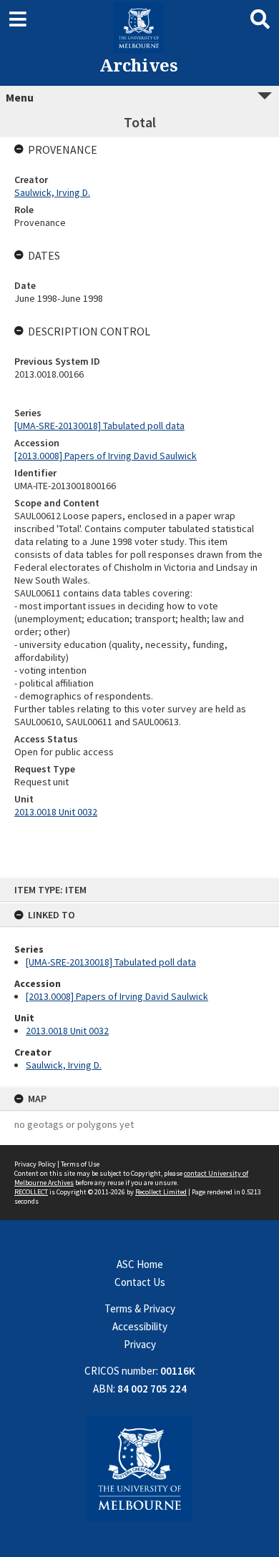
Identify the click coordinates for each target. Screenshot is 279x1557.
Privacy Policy (35, 1164)
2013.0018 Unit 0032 (67, 1030)
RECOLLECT (31, 1192)
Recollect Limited (161, 1192)
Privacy (140, 1344)
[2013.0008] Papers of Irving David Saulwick (117, 996)
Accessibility (139, 1326)
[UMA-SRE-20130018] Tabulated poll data (111, 962)
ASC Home (140, 1264)
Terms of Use (80, 1164)
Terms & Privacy (139, 1308)
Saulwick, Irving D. (64, 1065)
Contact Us (139, 1282)
